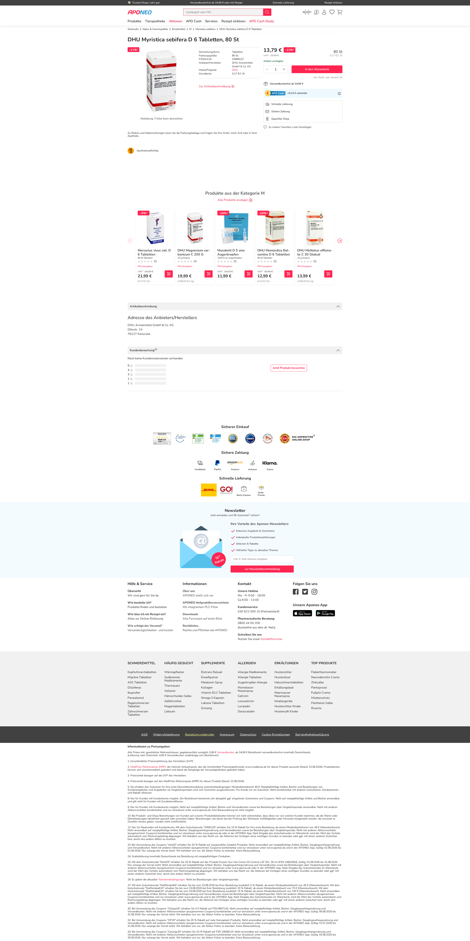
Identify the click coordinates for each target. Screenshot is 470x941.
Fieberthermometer (324, 672)
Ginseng (206, 708)
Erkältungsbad (283, 688)
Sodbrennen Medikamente (173, 679)
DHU (235, 70)
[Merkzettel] (332, 12)
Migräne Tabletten (139, 677)
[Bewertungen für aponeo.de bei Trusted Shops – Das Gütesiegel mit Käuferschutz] (162, 438)
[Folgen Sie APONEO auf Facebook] (296, 591)
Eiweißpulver (209, 677)
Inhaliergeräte (283, 701)
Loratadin (244, 706)
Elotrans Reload (211, 672)
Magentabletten (174, 706)
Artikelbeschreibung (143, 306)
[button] (175, 21)
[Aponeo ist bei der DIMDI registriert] (198, 438)
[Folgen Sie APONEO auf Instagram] (314, 591)
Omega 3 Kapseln (212, 698)
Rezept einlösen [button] (233, 21)
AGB (144, 735)
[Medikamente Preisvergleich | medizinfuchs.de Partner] (268, 438)
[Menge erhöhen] (284, 69)
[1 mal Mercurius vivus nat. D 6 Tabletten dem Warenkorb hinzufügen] (169, 274)
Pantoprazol (319, 688)
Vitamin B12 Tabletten (216, 693)
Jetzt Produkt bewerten (289, 368)
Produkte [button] (134, 21)
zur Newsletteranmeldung (262, 569)
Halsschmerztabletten (288, 682)
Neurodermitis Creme (325, 677)
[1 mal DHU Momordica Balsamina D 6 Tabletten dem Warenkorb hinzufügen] (288, 274)
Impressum (227, 735)
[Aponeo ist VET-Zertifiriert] (215, 438)
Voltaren (170, 691)
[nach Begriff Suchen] (267, 12)
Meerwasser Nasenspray (282, 694)
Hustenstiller (283, 672)
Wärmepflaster (174, 672)
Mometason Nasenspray (245, 689)
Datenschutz (248, 735)
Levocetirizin (246, 701)
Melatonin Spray (212, 682)
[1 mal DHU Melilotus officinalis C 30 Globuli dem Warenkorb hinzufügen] (328, 274)
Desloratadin (246, 711)
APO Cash (193, 21)
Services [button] (211, 21)
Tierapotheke (155, 21)
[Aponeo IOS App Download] (302, 613)
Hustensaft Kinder (286, 711)
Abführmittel (172, 701)
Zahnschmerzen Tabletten (138, 713)
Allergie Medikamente (252, 672)
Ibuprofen (134, 693)
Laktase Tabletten (212, 703)
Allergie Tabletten (249, 677)
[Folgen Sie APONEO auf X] (305, 591)
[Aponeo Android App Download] (325, 613)
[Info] (339, 93)
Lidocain (169, 711)
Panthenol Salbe (322, 703)
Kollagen (207, 688)
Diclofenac (134, 688)
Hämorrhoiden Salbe (177, 696)
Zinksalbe (317, 682)
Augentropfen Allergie (252, 682)
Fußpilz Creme (320, 693)
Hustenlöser (282, 677)
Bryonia (316, 708)
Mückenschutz (320, 698)
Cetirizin (243, 696)
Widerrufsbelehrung (166, 735)
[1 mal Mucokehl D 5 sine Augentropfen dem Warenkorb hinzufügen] (249, 274)
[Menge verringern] (267, 69)
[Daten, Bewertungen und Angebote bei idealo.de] (250, 438)
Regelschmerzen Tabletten (138, 704)
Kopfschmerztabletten (142, 672)
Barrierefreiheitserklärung (312, 735)
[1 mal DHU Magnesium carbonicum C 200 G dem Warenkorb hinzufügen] (209, 274)
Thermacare (172, 686)
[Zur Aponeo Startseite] (140, 12)
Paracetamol (136, 698)
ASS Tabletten (137, 682)
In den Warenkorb (317, 69)
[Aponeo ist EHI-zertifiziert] (180, 438)
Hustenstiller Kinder (287, 706)
